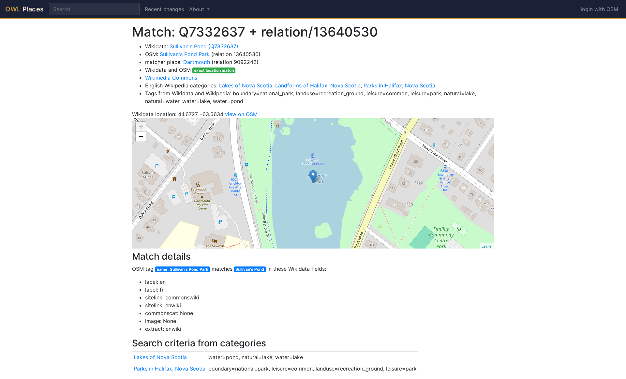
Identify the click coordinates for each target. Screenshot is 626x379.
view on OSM (241, 114)
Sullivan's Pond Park (185, 54)
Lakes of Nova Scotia (245, 85)
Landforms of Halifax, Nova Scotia (318, 85)
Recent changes (164, 9)
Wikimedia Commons (171, 77)
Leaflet (487, 246)
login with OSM (599, 9)
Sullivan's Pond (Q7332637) (204, 46)
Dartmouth (196, 62)
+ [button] (141, 127)
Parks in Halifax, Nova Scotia (399, 85)
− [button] (141, 136)
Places (24, 9)
